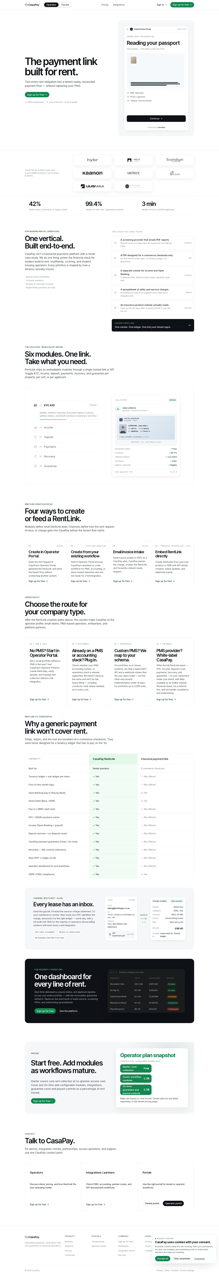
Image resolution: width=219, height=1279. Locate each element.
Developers (123, 1246)
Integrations (119, 4)
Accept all (162, 1258)
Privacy (148, 1241)
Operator (51, 4)
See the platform (69, 1011)
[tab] (65, 411)
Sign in (160, 4)
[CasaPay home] (32, 5)
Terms (148, 1246)
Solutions (69, 1246)
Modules (69, 1241)
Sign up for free (181, 4)
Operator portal (173, 1203)
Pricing (105, 4)
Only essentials (182, 1258)
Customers (70, 1255)
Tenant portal (152, 1203)
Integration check (126, 1250)
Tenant (65, 4)
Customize (199, 1258)
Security (122, 1255)
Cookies (149, 1250)
